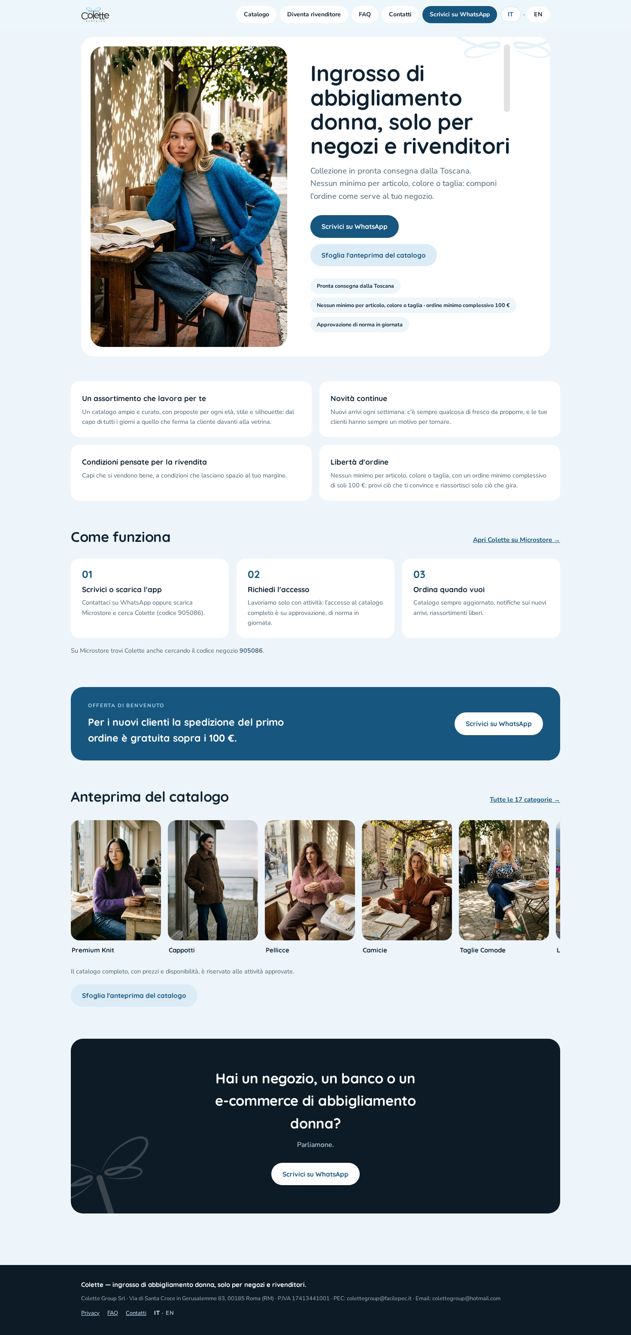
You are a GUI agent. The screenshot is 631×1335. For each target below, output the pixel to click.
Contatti (400, 14)
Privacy (90, 1313)
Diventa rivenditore (314, 14)
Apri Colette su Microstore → (516, 539)
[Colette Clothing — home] (95, 14)
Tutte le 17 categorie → (525, 799)
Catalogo (256, 14)
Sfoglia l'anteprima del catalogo (374, 255)
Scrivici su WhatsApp (460, 14)
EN (538, 14)
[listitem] (116, 887)
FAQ (365, 14)
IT (511, 14)
